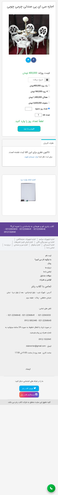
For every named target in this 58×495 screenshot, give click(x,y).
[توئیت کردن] (28, 60)
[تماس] (51, 488)
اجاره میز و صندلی (21, 245)
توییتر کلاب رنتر (28, 388)
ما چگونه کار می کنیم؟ (43, 259)
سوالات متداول (45, 275)
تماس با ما (50, 247)
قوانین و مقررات (45, 279)
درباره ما (7, 245)
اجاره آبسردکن (49, 245)
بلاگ (49, 263)
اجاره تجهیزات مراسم (46, 239)
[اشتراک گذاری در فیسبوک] (33, 60)
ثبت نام (48, 255)
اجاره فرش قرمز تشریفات (23, 242)
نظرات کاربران (48, 143)
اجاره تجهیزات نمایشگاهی (26, 239)
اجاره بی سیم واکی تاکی (45, 242)
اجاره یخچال (35, 245)
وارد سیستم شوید (31, 156)
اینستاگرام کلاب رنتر (28, 394)
